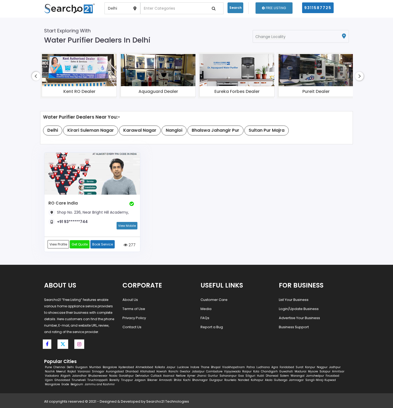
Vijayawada (232, 371)
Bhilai (178, 380)
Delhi (70, 367)
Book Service (102, 244)
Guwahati (286, 371)
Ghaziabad (62, 380)
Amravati (165, 380)
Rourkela (230, 380)
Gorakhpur (126, 376)
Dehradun (142, 376)
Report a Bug (212, 327)
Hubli (260, 376)
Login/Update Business (299, 308)
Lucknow (183, 367)
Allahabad (147, 371)
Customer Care (214, 299)
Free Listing (275, 8)
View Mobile (127, 226)
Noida (113, 376)
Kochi (187, 380)
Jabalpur (198, 371)
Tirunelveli (79, 380)
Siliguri (250, 376)
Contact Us (131, 327)
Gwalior (185, 371)
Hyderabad (126, 367)
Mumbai (95, 367)
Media (206, 308)
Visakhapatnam (233, 367)
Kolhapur (257, 380)
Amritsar (338, 371)
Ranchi (173, 371)
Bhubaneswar (97, 376)
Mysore (313, 371)
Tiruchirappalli (97, 380)
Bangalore (110, 367)
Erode (65, 384)
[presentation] (36, 76)
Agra (274, 367)
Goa (241, 376)
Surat (299, 367)
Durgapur (216, 380)
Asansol (168, 376)
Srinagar (98, 371)
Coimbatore (214, 371)
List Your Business (294, 299)
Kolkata (160, 367)
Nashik (50, 371)
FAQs (205, 317)
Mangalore (52, 384)
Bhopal (216, 367)
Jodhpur (335, 367)
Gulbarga (280, 380)
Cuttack (156, 376)
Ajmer (191, 376)
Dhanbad (131, 371)
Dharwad (272, 376)
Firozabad (332, 376)
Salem (284, 376)
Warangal (298, 376)
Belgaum (77, 384)
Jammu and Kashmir (100, 384)
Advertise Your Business (299, 317)
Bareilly (114, 380)
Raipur (247, 371)
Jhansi (201, 376)
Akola (268, 380)
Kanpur (310, 367)
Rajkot (71, 371)
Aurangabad (115, 371)
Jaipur (171, 367)
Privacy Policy (134, 317)
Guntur (213, 376)
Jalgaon (140, 380)
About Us (130, 299)
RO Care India (63, 203)
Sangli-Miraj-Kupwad (320, 380)
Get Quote (80, 244)
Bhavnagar (200, 380)
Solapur (324, 371)
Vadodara (52, 376)
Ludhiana (263, 367)
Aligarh (65, 376)
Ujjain (49, 380)
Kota (256, 371)
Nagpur (322, 367)
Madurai (300, 371)
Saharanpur (228, 376)
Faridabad (287, 367)
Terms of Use (133, 308)
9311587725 (318, 7)
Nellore (181, 376)
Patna (250, 367)
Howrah (161, 371)
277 (132, 245)
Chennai (59, 367)
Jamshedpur (315, 376)
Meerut (61, 371)
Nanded (243, 380)
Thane (205, 367)
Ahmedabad (144, 367)
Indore (194, 367)
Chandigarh (269, 371)
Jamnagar (296, 380)
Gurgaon (81, 367)
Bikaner (152, 380)
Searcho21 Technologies (167, 401)
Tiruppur (127, 380)
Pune (48, 367)
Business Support (294, 327)
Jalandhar (79, 376)
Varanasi (84, 371)
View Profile (58, 244)
